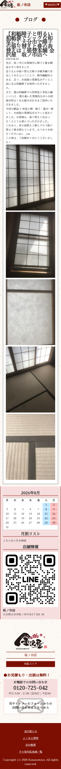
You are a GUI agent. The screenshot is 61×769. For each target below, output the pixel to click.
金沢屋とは (30, 731)
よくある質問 (30, 738)
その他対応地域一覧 (30, 752)
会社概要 (30, 745)
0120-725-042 (30, 688)
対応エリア (30, 664)
